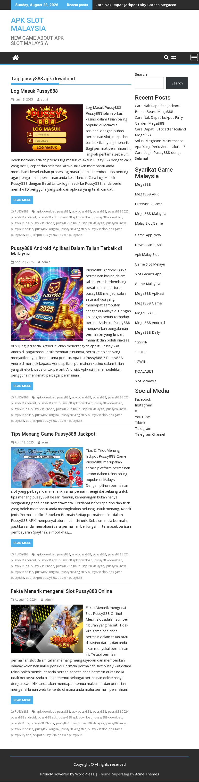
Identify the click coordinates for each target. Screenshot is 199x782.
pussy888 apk (47, 217)
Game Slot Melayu (150, 264)
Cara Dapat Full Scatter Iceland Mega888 (130, 4)
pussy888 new (116, 223)
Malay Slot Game (149, 223)
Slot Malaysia (146, 380)
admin (45, 99)
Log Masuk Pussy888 (34, 91)
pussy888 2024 (118, 711)
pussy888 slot (97, 229)
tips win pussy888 (70, 235)
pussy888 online (22, 229)
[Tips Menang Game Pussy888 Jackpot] (47, 450)
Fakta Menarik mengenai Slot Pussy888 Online (61, 591)
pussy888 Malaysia (91, 223)
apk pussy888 (81, 211)
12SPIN (141, 342)
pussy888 (99, 211)
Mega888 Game (148, 303)
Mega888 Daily (147, 332)
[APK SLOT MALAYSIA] (15, 57)
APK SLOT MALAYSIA (28, 24)
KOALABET (144, 371)
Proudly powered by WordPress (67, 774)
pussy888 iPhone (42, 223)
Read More (22, 200)
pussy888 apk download (75, 217)
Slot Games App (148, 273)
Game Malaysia (147, 283)
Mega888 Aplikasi (149, 293)
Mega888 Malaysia (150, 213)
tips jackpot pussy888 (41, 235)
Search (141, 74)
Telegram (143, 428)
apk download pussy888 (53, 211)
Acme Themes (147, 774)
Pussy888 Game (149, 203)
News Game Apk (149, 244)
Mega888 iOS (146, 312)
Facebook (143, 399)
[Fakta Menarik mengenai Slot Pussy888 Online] (47, 607)
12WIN (141, 361)
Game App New (148, 234)
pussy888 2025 (118, 211)
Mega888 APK (147, 194)
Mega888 (143, 184)
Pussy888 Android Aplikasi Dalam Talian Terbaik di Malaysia (66, 251)
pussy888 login (66, 223)
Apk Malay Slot (147, 254)
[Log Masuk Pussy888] (47, 107)
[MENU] (194, 57)
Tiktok (140, 422)
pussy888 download (108, 217)
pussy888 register (73, 229)
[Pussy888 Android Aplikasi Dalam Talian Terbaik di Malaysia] (47, 269)
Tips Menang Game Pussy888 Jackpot (53, 434)
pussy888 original (47, 229)
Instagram (143, 405)
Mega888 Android (150, 322)
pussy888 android (23, 217)
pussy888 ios (20, 223)
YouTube (142, 416)
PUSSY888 (21, 211)
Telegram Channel (150, 434)
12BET (140, 351)
